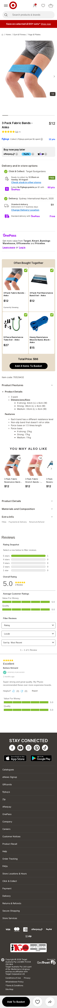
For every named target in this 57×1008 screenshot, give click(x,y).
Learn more (9, 247)
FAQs (5, 866)
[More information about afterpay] (17, 154)
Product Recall (9, 844)
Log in (22, 247)
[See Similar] (19, 458)
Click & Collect (9, 881)
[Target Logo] (13, 6)
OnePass (6, 814)
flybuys (6, 792)
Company (7, 821)
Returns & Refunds (11, 903)
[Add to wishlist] (37, 1002)
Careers (6, 829)
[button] (16, 1002)
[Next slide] (54, 76)
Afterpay (6, 806)
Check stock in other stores (26, 182)
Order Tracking (10, 858)
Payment (6, 888)
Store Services (9, 918)
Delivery (6, 896)
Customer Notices (11, 836)
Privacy (27, 978)
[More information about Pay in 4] (33, 154)
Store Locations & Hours (14, 873)
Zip (4, 799)
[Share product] (50, 1002)
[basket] (51, 6)
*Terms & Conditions (14, 985)
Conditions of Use (13, 978)
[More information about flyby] (41, 139)
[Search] (5, 15)
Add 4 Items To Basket (28, 365)
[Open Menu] (6, 5)
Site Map (9, 989)
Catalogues (8, 769)
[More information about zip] (46, 154)
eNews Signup (9, 777)
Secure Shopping (11, 910)
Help (4, 851)
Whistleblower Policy (14, 982)
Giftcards (7, 784)
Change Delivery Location (25, 210)
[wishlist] (43, 6)
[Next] (51, 468)
